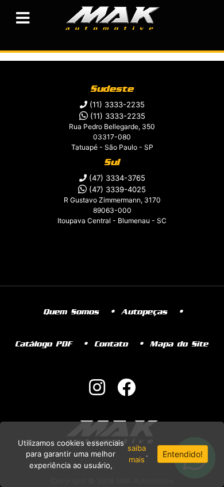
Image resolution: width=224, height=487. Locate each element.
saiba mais (137, 453)
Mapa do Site (179, 344)
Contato (111, 344)
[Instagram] (97, 390)
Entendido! (183, 454)
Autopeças (145, 312)
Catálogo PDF (44, 344)
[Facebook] (126, 390)
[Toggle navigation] (23, 18)
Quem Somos (71, 312)
